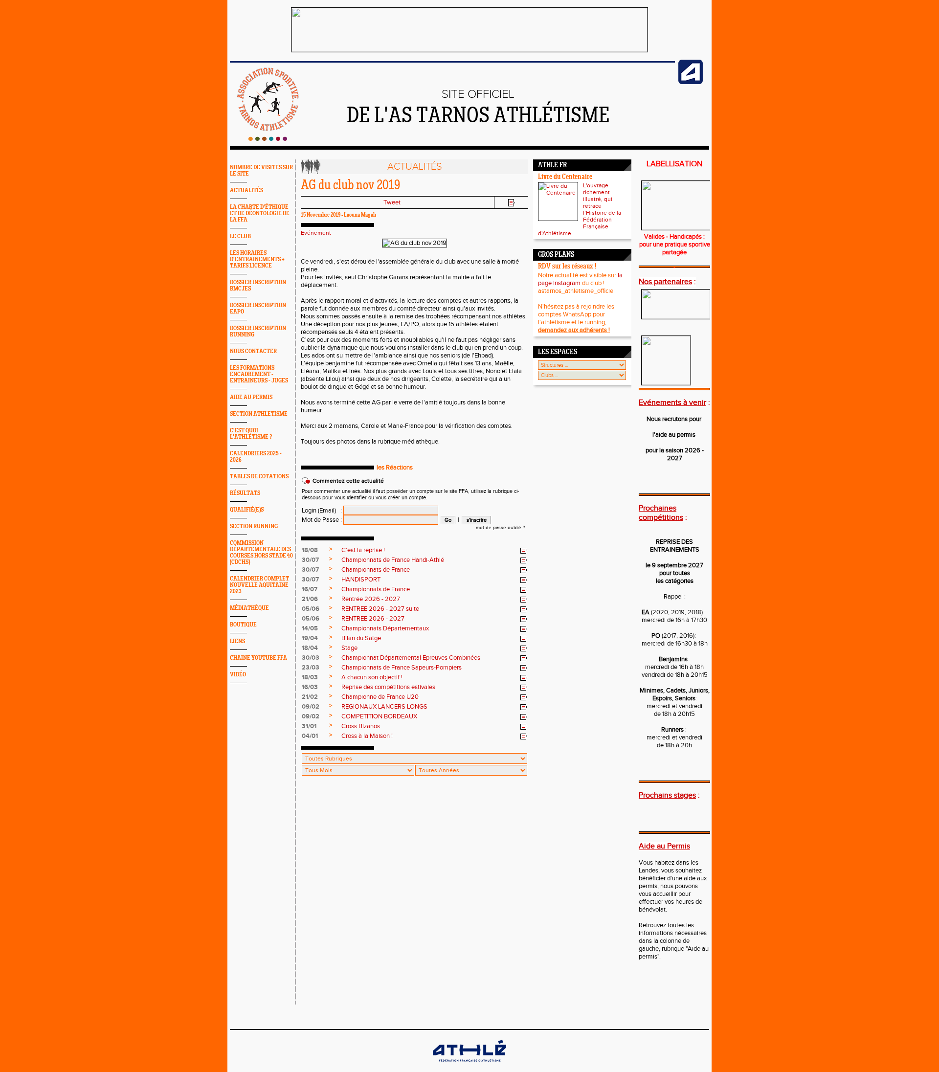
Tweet (392, 202)
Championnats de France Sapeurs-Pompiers (401, 667)
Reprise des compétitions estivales (388, 687)
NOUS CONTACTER (253, 351)
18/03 (310, 677)
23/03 (310, 667)
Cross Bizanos (360, 726)
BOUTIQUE (243, 625)
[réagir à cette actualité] (523, 551)
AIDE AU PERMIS (251, 397)
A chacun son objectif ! (371, 677)
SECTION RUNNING (254, 526)
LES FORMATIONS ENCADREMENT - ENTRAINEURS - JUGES (259, 374)
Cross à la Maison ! (367, 736)
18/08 (310, 550)
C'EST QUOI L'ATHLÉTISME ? (251, 433)
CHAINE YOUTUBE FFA (258, 658)
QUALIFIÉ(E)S (247, 510)
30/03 (310, 658)
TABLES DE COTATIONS (259, 476)
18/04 (310, 648)
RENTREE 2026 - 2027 (372, 619)
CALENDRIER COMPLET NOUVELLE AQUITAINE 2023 (259, 585)
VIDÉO (238, 674)
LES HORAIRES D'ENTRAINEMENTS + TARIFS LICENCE (257, 259)
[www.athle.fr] (690, 82)
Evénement (316, 232)
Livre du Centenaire (565, 177)
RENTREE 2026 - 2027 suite (380, 609)
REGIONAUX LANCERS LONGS (384, 707)
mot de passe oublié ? (500, 528)
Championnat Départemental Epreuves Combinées (410, 658)
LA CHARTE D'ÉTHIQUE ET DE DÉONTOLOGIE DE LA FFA (260, 213)
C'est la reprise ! (363, 550)
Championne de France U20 (380, 697)
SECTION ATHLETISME (259, 414)
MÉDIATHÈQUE (249, 608)
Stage (349, 648)
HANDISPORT (360, 579)
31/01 (309, 726)
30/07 (310, 560)
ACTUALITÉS (246, 190)
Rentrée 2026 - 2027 (370, 599)
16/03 (310, 687)
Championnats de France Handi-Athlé (392, 560)
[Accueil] (268, 139)
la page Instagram (580, 279)
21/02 (310, 697)
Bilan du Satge (361, 638)
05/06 (310, 609)
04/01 (310, 736)
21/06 (310, 599)
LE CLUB (240, 236)
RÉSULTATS (245, 493)
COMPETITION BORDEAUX (379, 716)
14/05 (310, 628)
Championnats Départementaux (385, 628)
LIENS (237, 641)
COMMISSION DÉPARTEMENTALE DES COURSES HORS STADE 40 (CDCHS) (261, 552)
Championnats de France (375, 570)
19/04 (310, 638)
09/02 (310, 707)
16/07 (309, 589)
